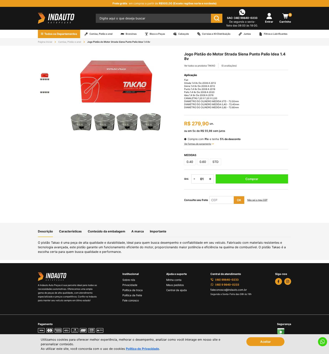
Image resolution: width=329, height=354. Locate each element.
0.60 (203, 162)
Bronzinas (131, 34)
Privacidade (129, 285)
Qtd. (186, 178)
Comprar (251, 179)
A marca (137, 231)
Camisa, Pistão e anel (101, 34)
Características (70, 231)
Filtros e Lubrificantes (275, 34)
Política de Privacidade (142, 349)
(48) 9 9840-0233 (227, 284)
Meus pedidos (175, 285)
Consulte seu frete (196, 200)
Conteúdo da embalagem (106, 231)
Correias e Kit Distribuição (216, 34)
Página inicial (45, 41)
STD (215, 162)
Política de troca (132, 290)
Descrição (45, 231)
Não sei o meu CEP (257, 200)
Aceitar (265, 342)
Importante (158, 231)
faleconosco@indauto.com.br (228, 289)
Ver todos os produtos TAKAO (199, 65)
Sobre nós (128, 279)
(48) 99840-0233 (245, 17)
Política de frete (132, 295)
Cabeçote (183, 34)
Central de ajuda (176, 290)
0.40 (190, 162)
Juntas (247, 34)
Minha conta (173, 279)
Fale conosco (130, 300)
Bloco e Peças (157, 34)
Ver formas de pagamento (197, 143)
